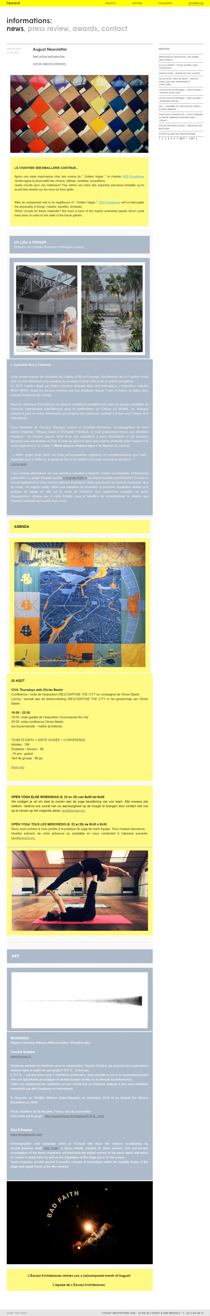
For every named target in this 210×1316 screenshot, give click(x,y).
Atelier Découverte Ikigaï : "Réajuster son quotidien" (180, 127)
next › (183, 138)
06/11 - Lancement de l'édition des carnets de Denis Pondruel (180, 108)
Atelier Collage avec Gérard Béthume (177, 134)
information (195, 3)
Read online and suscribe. (49, 56)
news (15, 29)
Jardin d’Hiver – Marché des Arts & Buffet (179, 73)
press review (48, 29)
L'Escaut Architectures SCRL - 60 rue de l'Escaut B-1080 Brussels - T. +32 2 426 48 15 (152, 1313)
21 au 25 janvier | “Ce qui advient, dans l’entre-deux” (178, 66)
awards (85, 29)
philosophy (165, 3)
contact (114, 29)
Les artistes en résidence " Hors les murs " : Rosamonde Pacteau (181, 99)
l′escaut (13, 3)
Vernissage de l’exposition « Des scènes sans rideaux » (179, 58)
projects (110, 3)
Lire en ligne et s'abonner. (49, 63)
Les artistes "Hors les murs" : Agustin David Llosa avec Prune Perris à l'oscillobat (178, 82)
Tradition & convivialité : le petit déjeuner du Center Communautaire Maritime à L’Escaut (181, 117)
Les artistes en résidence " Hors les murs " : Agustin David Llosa (181, 91)
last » (193, 138)
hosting (137, 3)
